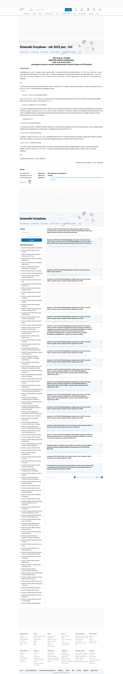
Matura (35, 661)
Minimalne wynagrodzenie (81, 654)
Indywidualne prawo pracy (39, 636)
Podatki (21, 636)
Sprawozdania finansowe (81, 642)
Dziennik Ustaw (35, 52)
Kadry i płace (23, 659)
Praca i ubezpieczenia (66, 639)
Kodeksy (49, 661)
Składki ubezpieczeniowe (81, 656)
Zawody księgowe (24, 642)
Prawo (57, 13)
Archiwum (91, 654)
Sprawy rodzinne (51, 636)
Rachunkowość (23, 637)
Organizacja (22, 653)
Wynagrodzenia (37, 637)
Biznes (40, 13)
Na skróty (91, 650)
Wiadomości (92, 636)
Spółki (63, 637)
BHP (35, 642)
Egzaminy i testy (37, 658)
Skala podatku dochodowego (81, 661)
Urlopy (35, 641)
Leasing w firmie (65, 642)
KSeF (97, 13)
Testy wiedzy (36, 665)
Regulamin (60, 670)
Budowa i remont (93, 641)
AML (76, 644)
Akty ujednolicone (24, 52)
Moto (74, 13)
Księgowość (27, 13)
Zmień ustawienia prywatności (47, 670)
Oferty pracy (92, 663)
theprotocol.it (92, 661)
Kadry (34, 13)
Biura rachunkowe (80, 633)
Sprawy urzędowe (52, 641)
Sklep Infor (50, 644)
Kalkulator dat (65, 653)
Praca (49, 642)
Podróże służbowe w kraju (81, 653)
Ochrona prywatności (31, 670)
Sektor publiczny (49, 13)
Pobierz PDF (23, 182)
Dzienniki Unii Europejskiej (69, 52)
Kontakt (79, 670)
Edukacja (91, 13)
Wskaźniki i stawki (80, 650)
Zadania (22, 656)
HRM (35, 644)
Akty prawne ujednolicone (53, 659)
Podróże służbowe (79, 658)
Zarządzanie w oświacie (39, 659)
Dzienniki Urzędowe (32, 41)
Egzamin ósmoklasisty (39, 663)
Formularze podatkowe (94, 659)
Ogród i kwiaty (92, 642)
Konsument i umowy (52, 639)
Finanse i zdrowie (65, 644)
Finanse (91, 639)
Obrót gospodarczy (24, 639)
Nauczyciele (36, 656)
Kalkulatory (64, 650)
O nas (21, 670)
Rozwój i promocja (24, 658)
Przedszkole (36, 653)
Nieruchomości (82, 13)
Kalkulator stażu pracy (66, 659)
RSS (73, 670)
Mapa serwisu (94, 670)
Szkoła (35, 654)
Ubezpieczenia (37, 639)
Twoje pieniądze (66, 13)
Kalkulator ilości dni (66, 654)
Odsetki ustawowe (79, 659)
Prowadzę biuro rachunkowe (81, 637)
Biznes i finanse (65, 636)
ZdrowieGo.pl (92, 653)
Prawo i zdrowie (51, 646)
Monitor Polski (44, 52)
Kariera (68, 670)
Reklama (86, 670)
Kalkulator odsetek (66, 658)
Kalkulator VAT (65, 656)
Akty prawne (51, 650)
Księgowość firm (24, 633)
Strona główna (23, 41)
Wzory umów (92, 658)
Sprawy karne (51, 637)
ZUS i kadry (22, 641)
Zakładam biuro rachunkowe (81, 636)
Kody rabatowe (92, 656)
